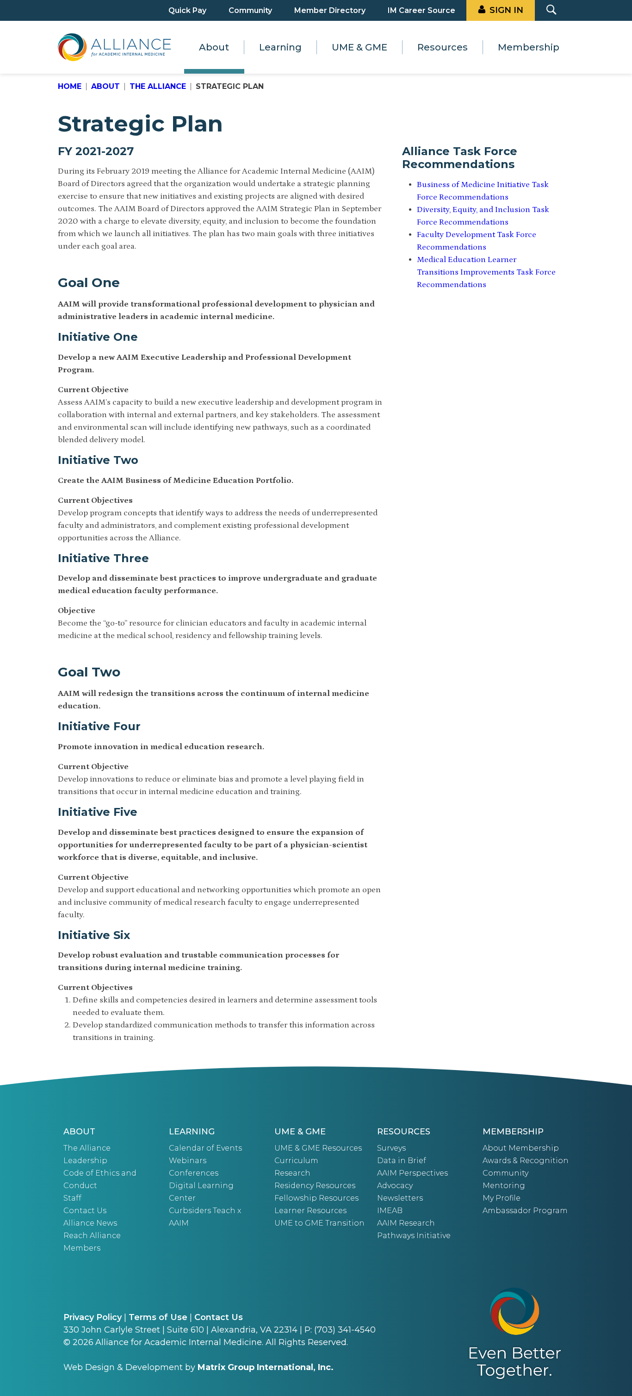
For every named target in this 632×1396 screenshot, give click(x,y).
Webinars (187, 1160)
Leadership (85, 1160)
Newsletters (400, 1198)
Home (69, 86)
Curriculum (296, 1160)
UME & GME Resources (318, 1148)
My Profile (501, 1198)
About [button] (214, 47)
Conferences (193, 1173)
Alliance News (90, 1223)
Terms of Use (158, 1317)
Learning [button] (280, 47)
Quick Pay (187, 10)
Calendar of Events (205, 1148)
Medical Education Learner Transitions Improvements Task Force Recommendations (486, 272)
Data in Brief (401, 1160)
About (105, 86)
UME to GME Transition (319, 1223)
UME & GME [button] (359, 47)
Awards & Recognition (526, 1160)
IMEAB (390, 1210)
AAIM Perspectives (412, 1173)
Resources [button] (442, 47)
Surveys (391, 1148)
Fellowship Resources (316, 1198)
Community (250, 10)
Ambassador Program (525, 1210)
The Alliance (158, 86)
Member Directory (330, 10)
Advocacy (395, 1185)
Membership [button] (528, 47)
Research (292, 1173)
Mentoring (504, 1185)
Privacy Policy (92, 1317)
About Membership (521, 1148)
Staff (72, 1198)
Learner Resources (310, 1210)
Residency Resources (314, 1185)
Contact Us (84, 1210)
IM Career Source (421, 10)
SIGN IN (506, 10)
